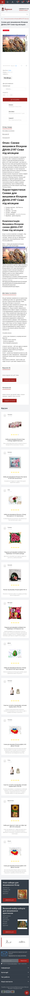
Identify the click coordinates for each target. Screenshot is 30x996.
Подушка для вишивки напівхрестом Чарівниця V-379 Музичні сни (15, 628)
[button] (12, 2)
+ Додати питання (9, 400)
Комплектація (6, 86)
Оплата (11, 104)
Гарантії (11, 118)
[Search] (27, 14)
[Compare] (26, 65)
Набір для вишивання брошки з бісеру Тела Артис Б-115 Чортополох (15, 515)
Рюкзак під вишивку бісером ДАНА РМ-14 (15, 589)
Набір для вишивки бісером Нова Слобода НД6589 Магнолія (15, 439)
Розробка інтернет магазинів (8, 987)
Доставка (11, 111)
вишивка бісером (20, 214)
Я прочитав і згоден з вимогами (14, 963)
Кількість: (5, 92)
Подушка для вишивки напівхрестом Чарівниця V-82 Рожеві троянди (15, 552)
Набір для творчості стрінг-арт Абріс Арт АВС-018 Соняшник (15, 826)
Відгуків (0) (5, 134)
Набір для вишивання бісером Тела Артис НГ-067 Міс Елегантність (15, 477)
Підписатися (24, 960)
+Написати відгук (9, 380)
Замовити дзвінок (23, 10)
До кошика (15, 100)
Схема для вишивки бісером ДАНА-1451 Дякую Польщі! (15, 745)
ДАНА (9, 70)
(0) (16, 65)
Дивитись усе (10, 900)
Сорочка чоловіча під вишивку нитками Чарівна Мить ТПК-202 (15, 706)
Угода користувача (12, 963)
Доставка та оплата (8, 131)
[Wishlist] (21, 65)
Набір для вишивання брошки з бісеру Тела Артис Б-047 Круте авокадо (15, 668)
